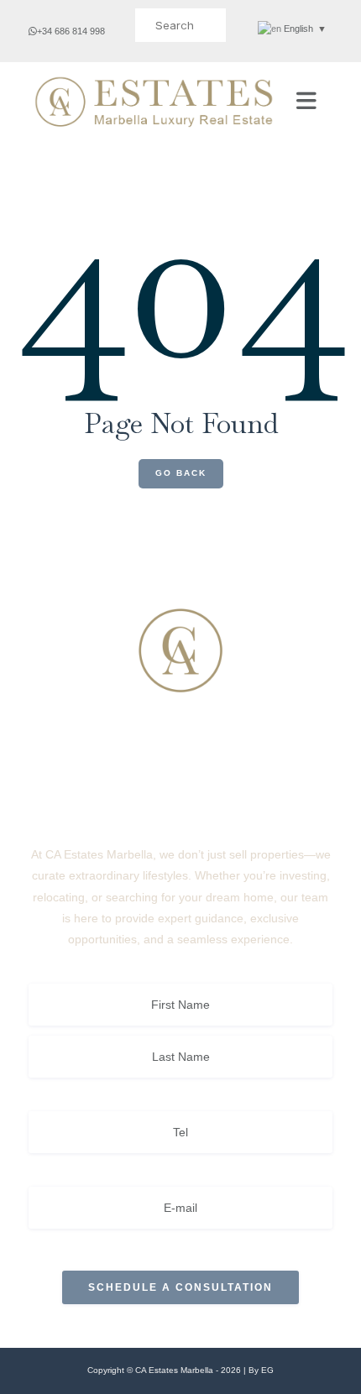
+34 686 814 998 (71, 31)
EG (267, 1370)
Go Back (181, 473)
